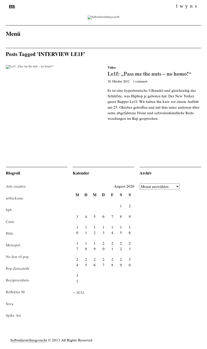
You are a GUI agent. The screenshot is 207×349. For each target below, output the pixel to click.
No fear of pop (17, 256)
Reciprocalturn (17, 279)
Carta (10, 221)
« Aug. (79, 292)
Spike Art (13, 315)
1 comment (140, 81)
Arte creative (16, 186)
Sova (9, 303)
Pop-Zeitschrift (17, 268)
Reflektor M (15, 291)
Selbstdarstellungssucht (28, 339)
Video (112, 67)
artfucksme (14, 197)
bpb (9, 209)
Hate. (10, 233)
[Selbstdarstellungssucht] (103, 17)
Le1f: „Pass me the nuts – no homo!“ (149, 73)
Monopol (13, 244)
